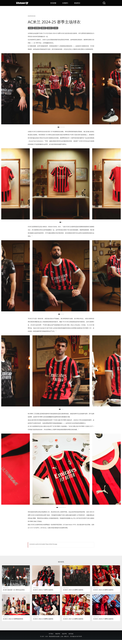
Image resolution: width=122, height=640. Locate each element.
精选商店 (77, 3)
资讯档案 (53, 3)
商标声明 (57, 633)
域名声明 (64, 633)
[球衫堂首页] (22, 3)
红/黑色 (37, 28)
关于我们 (51, 633)
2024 (55, 28)
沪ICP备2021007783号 (76, 636)
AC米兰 (50, 28)
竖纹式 (43, 28)
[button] (60, 222)
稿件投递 (71, 633)
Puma (30, 28)
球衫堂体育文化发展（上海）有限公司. (59, 636)
